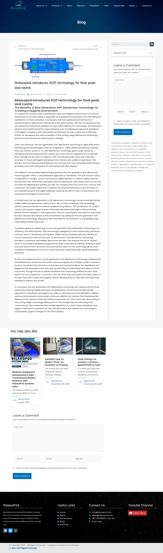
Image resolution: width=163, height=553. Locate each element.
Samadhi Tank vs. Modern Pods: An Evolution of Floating (56, 362)
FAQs (106, 6)
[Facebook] (5, 530)
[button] (137, 513)
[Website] (144, 112)
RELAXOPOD (24, 399)
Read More (16, 396)
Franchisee (94, 6)
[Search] (152, 44)
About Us (40, 6)
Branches (81, 6)
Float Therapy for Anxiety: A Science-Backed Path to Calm (89, 362)
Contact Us (147, 6)
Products (55, 6)
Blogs (132, 6)
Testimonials (119, 6)
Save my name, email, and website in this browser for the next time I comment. (51, 468)
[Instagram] (15, 530)
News (69, 6)
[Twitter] (10, 530)
